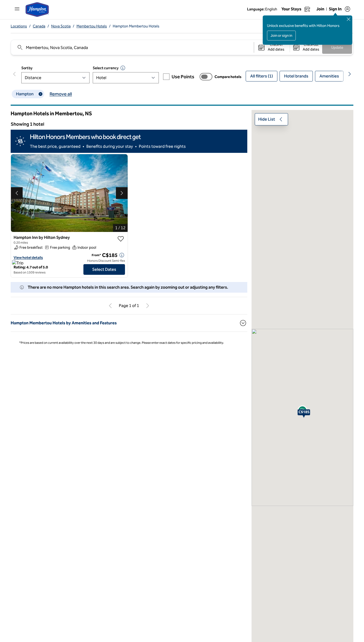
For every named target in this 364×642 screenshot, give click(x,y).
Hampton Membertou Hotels (136, 26)
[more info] (122, 255)
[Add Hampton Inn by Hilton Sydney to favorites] (120, 239)
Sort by (27, 68)
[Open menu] (17, 9)
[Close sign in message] (348, 19)
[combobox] (132, 47)
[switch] (206, 76)
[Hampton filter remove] (40, 94)
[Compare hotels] (206, 76)
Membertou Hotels (91, 26)
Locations (19, 26)
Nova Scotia (61, 26)
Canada (39, 26)
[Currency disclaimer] (123, 68)
